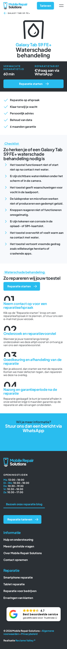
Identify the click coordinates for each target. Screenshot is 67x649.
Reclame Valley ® (25, 640)
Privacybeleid (29, 633)
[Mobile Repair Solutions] (15, 3)
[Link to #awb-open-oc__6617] (61, 5)
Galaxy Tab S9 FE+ (19, 13)
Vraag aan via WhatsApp (47, 72)
